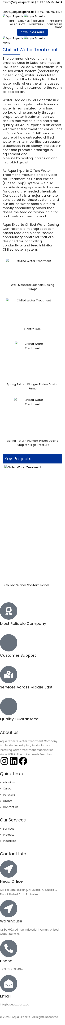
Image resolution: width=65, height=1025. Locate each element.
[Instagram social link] (32, 7)
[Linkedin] (13, 761)
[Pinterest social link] (41, 7)
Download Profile (32, 32)
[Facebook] (23, 761)
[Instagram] (4, 761)
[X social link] (28, 7)
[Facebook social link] (23, 7)
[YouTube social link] (37, 7)
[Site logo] (13, 16)
